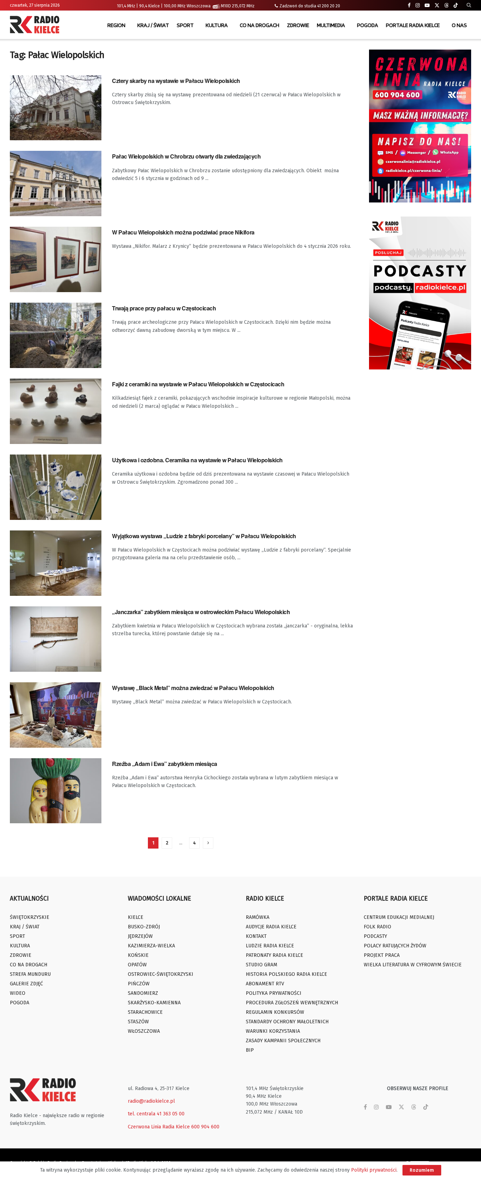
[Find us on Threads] (446, 5)
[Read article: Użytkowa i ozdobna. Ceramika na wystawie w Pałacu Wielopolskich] (55, 487)
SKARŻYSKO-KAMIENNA (154, 1003)
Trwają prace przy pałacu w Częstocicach (164, 308)
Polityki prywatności (373, 1170)
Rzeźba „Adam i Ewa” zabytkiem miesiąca (164, 764)
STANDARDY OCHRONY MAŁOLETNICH (287, 1022)
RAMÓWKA (257, 917)
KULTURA (217, 25)
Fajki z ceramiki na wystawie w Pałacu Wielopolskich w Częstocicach (198, 384)
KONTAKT (256, 936)
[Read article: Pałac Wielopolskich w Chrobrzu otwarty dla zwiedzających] (55, 183)
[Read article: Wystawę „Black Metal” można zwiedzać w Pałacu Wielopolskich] (55, 715)
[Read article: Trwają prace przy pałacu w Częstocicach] (55, 335)
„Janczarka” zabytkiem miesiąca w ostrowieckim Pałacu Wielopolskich (201, 612)
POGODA (367, 25)
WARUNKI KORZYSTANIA (273, 1031)
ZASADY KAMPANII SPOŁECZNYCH (283, 1041)
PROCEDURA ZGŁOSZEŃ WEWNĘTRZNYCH (292, 1003)
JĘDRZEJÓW (140, 936)
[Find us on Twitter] (437, 5)
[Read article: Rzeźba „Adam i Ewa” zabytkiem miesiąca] (55, 791)
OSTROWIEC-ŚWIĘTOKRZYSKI (160, 974)
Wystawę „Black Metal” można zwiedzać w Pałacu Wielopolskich (193, 688)
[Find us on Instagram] (418, 5)
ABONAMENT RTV (265, 984)
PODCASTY (375, 936)
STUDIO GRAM (261, 965)
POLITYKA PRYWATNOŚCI (273, 993)
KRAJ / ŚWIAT (153, 25)
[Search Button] (469, 5)
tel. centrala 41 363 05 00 (156, 1114)
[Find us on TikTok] (456, 5)
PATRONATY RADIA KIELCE (274, 955)
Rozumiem (422, 1170)
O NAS (459, 25)
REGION (116, 25)
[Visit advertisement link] (420, 126)
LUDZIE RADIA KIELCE (270, 946)
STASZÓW (138, 1022)
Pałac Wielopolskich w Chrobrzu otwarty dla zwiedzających (186, 156)
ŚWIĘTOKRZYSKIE (29, 917)
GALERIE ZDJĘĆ (26, 984)
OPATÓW (137, 965)
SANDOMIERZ (143, 993)
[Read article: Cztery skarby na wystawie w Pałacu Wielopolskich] (55, 108)
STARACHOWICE (145, 1012)
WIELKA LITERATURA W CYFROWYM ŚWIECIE (413, 965)
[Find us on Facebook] (409, 5)
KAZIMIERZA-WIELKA (151, 946)
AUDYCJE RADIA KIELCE (271, 927)
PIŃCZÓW (139, 984)
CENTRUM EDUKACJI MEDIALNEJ (399, 917)
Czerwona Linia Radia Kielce (159, 1127)
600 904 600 (205, 1127)
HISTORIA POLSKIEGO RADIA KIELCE (286, 974)
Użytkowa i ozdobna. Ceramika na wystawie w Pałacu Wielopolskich (197, 460)
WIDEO (17, 993)
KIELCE (135, 917)
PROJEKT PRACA (382, 955)
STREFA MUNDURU (30, 974)
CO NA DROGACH (259, 25)
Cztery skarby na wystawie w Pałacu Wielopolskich (176, 81)
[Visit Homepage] (36, 25)
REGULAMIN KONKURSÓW (275, 1012)
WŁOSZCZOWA (144, 1031)
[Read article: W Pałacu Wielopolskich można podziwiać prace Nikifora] (55, 259)
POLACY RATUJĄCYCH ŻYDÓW (395, 946)
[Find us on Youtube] (427, 5)
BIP (250, 1050)
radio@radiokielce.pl (151, 1101)
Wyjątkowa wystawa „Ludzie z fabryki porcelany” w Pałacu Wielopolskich (204, 536)
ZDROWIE (298, 25)
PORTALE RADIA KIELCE (413, 25)
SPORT (185, 25)
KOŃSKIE (138, 955)
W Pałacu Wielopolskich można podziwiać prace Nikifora (183, 232)
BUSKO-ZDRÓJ (144, 927)
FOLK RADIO (377, 927)
